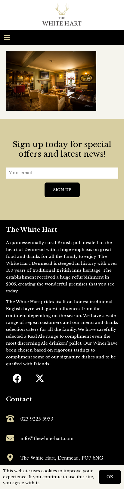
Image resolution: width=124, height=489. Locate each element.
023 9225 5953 (36, 418)
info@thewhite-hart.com (46, 438)
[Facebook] (17, 378)
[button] (7, 38)
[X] (40, 378)
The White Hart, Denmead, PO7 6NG (61, 457)
